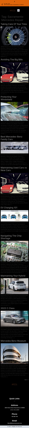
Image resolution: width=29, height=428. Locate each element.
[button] (18, 10)
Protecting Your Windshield (9, 98)
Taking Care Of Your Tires (14, 24)
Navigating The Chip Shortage (11, 237)
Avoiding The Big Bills (12, 59)
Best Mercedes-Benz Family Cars (11, 138)
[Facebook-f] (14, 1)
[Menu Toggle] (14, 401)
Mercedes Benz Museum (13, 340)
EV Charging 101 (9, 207)
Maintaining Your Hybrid (13, 275)
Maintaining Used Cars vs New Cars (14, 169)
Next (26, 379)
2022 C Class (8, 308)
